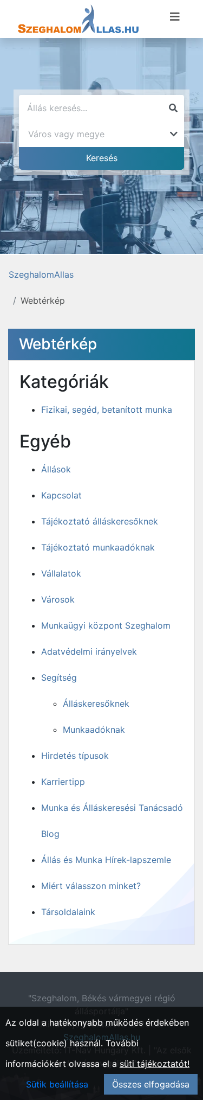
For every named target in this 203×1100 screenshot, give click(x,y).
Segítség (59, 677)
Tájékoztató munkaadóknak (98, 547)
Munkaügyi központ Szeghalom (106, 625)
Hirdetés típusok (75, 755)
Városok (58, 599)
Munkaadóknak (94, 729)
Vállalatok (61, 573)
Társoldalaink (68, 911)
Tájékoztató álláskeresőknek (99, 521)
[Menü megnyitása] (175, 17)
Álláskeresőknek (96, 703)
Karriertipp (63, 781)
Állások (56, 469)
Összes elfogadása (150, 1084)
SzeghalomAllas (41, 274)
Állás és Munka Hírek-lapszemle (106, 859)
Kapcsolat (61, 495)
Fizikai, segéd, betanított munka (106, 409)
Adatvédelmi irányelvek (89, 651)
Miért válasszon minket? (91, 885)
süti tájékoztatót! (154, 1063)
